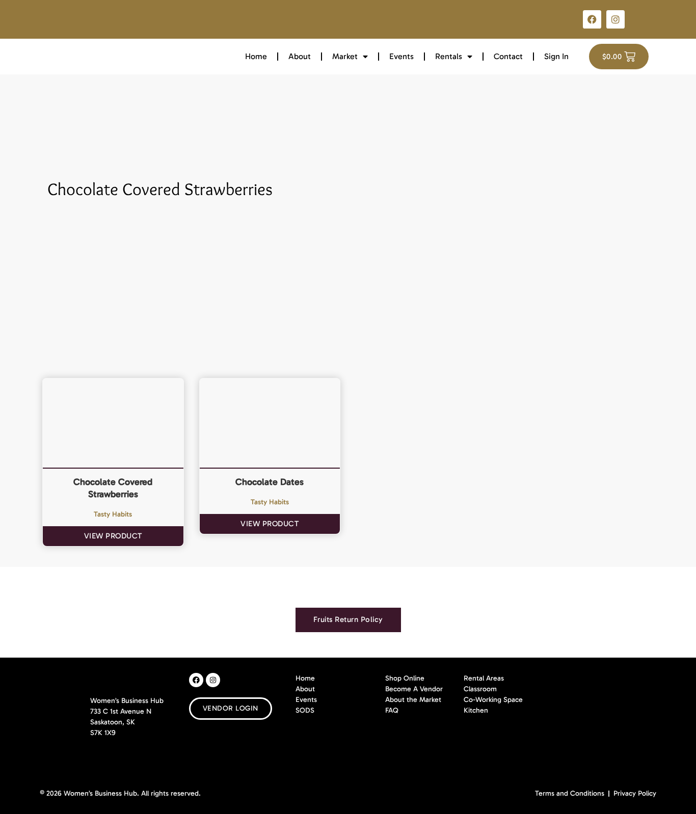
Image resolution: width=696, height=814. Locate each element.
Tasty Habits (113, 514)
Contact (508, 56)
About (299, 56)
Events (401, 56)
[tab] (348, 620)
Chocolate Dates (269, 481)
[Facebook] (592, 19)
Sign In (556, 56)
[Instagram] (615, 19)
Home (256, 56)
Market (345, 56)
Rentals (448, 56)
